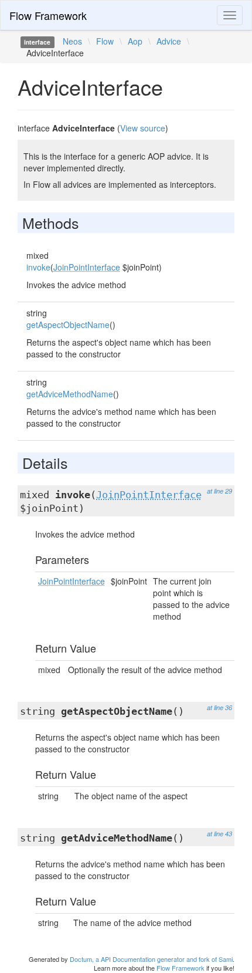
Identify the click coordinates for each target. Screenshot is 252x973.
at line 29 (219, 490)
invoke (38, 267)
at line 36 (219, 707)
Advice (168, 41)
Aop (135, 41)
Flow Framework (48, 15)
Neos (72, 41)
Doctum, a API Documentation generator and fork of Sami (151, 959)
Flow (105, 41)
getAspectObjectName (68, 324)
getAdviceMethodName (69, 394)
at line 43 (219, 833)
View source (142, 128)
